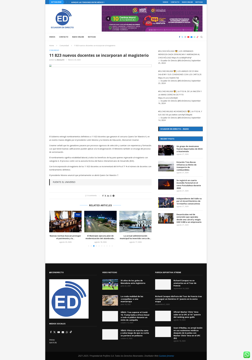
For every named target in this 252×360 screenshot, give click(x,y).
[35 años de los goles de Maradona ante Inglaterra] (110, 284)
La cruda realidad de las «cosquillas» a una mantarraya (132, 299)
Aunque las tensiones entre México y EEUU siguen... (94, 2)
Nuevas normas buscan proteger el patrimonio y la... (65, 237)
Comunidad (64, 45)
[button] (66, 2)
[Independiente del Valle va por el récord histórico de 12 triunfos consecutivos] (166, 202)
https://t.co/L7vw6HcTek (168, 78)
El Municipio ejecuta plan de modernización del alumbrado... (100, 237)
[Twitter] (182, 37)
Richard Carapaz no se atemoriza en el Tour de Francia (185, 283)
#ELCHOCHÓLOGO (166, 51)
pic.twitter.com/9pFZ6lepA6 (180, 114)
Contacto (175, 2)
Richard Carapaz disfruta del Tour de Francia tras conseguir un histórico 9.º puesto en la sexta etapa (178, 299)
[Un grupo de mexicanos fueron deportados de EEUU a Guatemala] (166, 150)
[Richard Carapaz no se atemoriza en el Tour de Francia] (163, 284)
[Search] (201, 37)
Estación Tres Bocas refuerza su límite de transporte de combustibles (186, 166)
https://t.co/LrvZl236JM (168, 98)
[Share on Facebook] (102, 195)
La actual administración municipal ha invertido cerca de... (135, 237)
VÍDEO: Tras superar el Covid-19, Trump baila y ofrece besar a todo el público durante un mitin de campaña (135, 316)
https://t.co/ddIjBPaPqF (182, 57)
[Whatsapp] (194, 37)
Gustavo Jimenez (166, 355)
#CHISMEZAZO (180, 111)
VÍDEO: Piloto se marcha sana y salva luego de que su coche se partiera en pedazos (135, 333)
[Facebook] (179, 37)
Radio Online (187, 2)
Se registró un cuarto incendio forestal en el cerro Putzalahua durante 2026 (189, 184)
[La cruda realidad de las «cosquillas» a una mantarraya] (110, 300)
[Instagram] (185, 37)
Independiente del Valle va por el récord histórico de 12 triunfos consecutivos (189, 201)
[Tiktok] (197, 37)
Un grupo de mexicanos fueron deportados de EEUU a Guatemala (190, 149)
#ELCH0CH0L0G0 (165, 71)
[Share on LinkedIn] (108, 195)
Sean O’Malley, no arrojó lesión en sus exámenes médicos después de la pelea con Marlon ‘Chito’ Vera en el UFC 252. (188, 333)
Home (51, 45)
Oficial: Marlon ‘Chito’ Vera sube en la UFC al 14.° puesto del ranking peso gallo (187, 314)
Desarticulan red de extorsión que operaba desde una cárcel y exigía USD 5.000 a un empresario (189, 218)
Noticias (199, 2)
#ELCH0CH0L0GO (165, 111)
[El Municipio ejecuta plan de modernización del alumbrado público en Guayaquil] (100, 221)
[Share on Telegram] (113, 195)
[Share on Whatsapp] (111, 195)
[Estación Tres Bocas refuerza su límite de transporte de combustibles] (166, 166)
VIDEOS (165, 2)
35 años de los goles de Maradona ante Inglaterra (133, 281)
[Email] (191, 37)
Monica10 (60, 60)
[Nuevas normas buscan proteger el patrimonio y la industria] (65, 221)
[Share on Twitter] (105, 195)
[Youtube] (188, 37)
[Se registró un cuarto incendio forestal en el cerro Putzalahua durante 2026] (166, 184)
